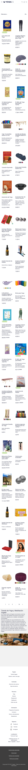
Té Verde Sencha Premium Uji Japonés (6, 360)
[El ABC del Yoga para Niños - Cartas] (21, 92)
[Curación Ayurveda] (7, 157)
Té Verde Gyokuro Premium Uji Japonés (7, 103)
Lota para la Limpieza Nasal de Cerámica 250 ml (7, 294)
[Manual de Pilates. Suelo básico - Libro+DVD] (7, 446)
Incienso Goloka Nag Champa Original (19, 524)
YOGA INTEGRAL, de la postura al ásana (7, 326)
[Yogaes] (8, 1)
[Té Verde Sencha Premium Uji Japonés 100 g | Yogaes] (7, 349)
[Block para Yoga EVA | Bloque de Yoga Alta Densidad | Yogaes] (7, 545)
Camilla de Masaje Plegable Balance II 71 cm (20, 135)
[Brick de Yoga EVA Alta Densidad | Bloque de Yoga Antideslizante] (21, 282)
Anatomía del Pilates (19, 392)
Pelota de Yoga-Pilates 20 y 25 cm (20, 490)
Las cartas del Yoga (6, 36)
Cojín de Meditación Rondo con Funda (20, 589)
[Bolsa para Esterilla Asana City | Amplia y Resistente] (21, 157)
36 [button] (25, 14)
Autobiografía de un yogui (20, 556)
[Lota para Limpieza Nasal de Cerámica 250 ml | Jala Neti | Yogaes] (7, 282)
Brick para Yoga (19, 293)
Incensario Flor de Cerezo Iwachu (20, 197)
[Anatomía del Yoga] (7, 186)
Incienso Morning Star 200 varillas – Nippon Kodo (7, 230)
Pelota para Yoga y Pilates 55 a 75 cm (20, 230)
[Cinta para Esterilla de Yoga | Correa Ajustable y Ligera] (7, 414)
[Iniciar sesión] (24, 2)
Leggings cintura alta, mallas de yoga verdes (20, 326)
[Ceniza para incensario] (21, 446)
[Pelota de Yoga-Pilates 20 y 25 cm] (21, 479)
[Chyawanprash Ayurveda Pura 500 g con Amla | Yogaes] (7, 58)
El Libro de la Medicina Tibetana (7, 490)
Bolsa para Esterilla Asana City (20, 168)
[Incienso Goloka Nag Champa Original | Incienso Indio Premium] (21, 512)
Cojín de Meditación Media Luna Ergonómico (20, 70)
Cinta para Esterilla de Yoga (7, 425)
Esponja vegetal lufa (6, 588)
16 (19, 604)
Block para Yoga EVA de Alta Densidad (6, 557)
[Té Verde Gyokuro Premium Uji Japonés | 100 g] (7, 92)
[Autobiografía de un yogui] (21, 545)
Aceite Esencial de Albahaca (7, 523)
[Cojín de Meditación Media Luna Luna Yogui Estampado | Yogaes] (21, 58)
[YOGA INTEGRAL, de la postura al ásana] (7, 314)
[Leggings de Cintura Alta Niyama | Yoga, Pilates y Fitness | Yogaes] (21, 25)
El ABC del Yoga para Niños (19, 360)
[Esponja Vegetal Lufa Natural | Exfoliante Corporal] (7, 577)
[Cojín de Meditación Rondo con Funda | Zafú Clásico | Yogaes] (21, 577)
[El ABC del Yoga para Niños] (21, 349)
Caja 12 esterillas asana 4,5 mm (6, 135)
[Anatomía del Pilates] (21, 381)
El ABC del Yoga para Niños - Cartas (19, 103)
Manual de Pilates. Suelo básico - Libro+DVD (7, 457)
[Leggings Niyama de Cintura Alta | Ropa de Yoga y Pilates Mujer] (21, 314)
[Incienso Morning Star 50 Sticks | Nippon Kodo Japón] (21, 414)
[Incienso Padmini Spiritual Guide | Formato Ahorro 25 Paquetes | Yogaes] (21, 250)
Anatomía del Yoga (7, 197)
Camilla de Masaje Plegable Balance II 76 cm (7, 392)
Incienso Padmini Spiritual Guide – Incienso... (20, 262)
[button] (3, 14)
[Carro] (26, 2)
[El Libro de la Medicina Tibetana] (7, 479)
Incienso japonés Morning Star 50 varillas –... (20, 425)
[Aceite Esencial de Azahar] (7, 250)
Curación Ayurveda (7, 167)
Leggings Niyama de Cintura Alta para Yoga (20, 37)
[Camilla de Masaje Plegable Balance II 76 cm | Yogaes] (7, 381)
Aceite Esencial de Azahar (7, 262)
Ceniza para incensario (18, 457)
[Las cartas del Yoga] (7, 25)
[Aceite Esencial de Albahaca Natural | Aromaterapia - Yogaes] (7, 512)
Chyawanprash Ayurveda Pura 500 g (7, 70)
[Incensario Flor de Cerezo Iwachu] (21, 186)
